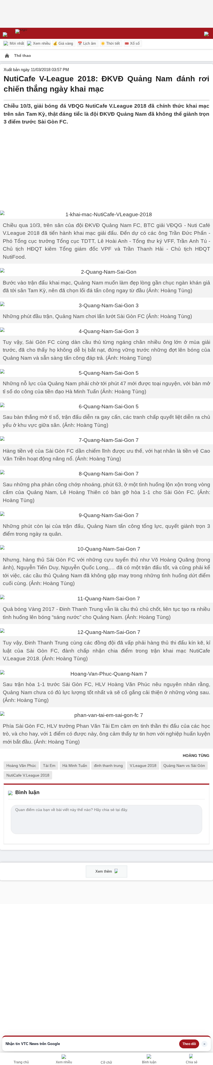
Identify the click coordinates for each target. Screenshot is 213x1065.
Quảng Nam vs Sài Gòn (184, 765)
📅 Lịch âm (87, 43)
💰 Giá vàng (63, 43)
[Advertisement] (106, 165)
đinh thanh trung (108, 765)
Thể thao (22, 55)
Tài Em (49, 765)
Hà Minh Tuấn (74, 765)
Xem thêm (104, 871)
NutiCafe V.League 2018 (27, 775)
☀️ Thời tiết (110, 43)
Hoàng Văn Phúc (21, 765)
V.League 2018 (143, 765)
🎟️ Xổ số (132, 43)
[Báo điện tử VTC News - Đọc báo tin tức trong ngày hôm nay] (34, 33)
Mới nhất (16, 43)
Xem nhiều (41, 43)
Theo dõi (189, 1044)
